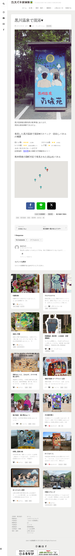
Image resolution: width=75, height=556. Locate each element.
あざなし (20, 304)
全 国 (30, 8)
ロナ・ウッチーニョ (38, 26)
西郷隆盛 (47, 351)
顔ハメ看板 (16, 306)
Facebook (30, 207)
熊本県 (49, 26)
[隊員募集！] (3, 18)
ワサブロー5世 (58, 306)
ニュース (29, 524)
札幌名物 (16, 295)
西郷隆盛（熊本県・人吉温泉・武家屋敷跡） (56, 337)
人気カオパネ (59, 8)
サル (66, 387)
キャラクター (20, 347)
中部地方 (14, 520)
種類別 (49, 8)
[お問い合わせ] (3, 23)
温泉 (17, 217)
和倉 (65, 464)
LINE (41, 207)
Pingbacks (36, 240)
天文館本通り (49, 415)
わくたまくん (49, 453)
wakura (60, 464)
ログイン (32, 265)
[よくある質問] (3, 12)
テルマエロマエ (50, 295)
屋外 (30, 462)
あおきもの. (53, 426)
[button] (45, 168)
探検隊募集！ (31, 526)
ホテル (39, 217)
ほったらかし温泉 (19, 490)
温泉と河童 (16, 334)
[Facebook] (3, 29)
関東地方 (14, 518)
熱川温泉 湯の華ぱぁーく (21, 415)
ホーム (24, 8)
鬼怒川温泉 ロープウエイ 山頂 (55, 379)
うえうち (56, 387)
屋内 (30, 387)
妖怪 (14, 347)
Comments (22, 240)
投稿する (68, 8)
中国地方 (14, 524)
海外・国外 (15, 531)
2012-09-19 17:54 (26, 248)
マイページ (30, 533)
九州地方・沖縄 (16, 528)
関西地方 (14, 522)
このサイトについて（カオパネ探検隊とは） (33, 520)
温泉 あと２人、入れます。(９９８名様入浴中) (25, 376)
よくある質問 (31, 528)
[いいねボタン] (11, 20)
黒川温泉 (23, 217)
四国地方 (14, 526)
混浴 (28, 217)
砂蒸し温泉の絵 (18, 451)
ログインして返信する (26, 256)
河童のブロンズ (50, 492)
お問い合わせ (31, 531)
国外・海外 (39, 8)
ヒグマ (22, 306)
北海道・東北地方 (17, 516)
